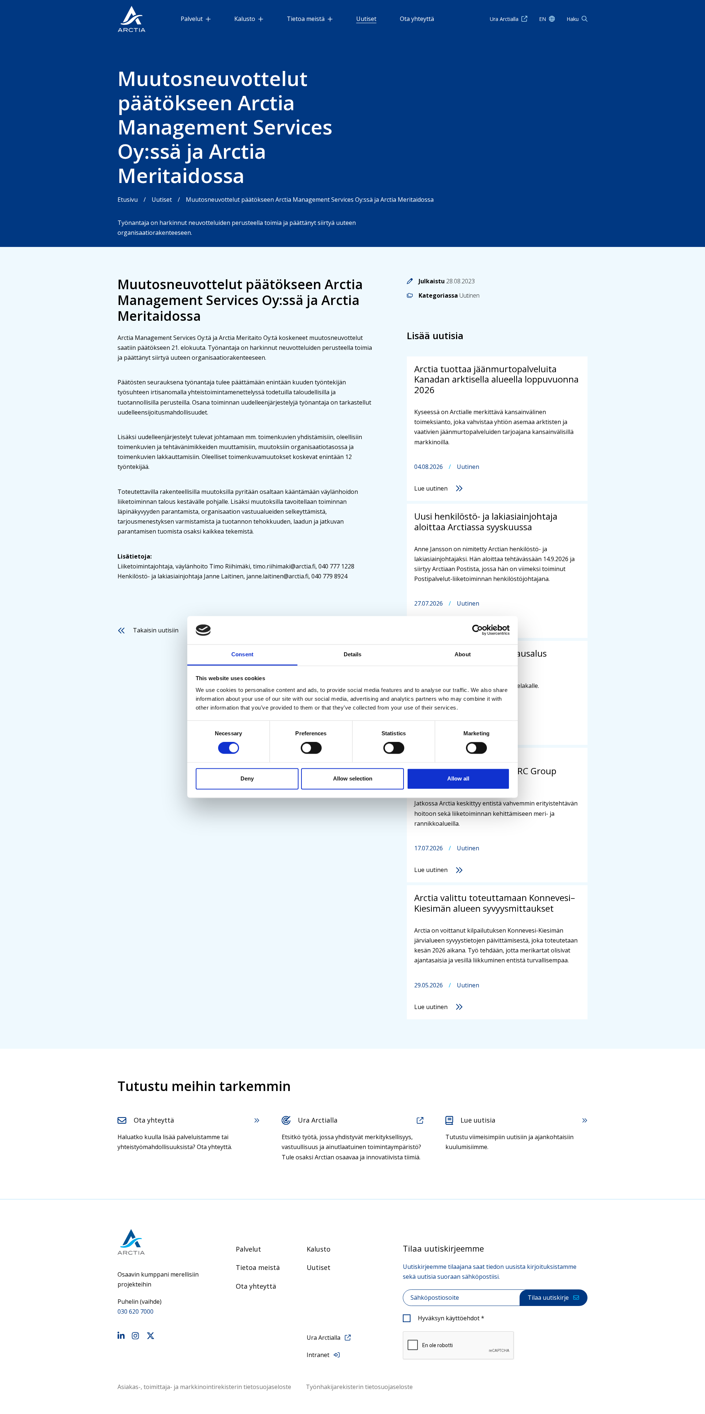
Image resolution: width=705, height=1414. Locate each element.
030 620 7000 (135, 1311)
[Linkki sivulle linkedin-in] (121, 1337)
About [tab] (463, 654)
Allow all (458, 778)
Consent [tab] (242, 654)
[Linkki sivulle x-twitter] (151, 1337)
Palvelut (192, 19)
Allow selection (352, 778)
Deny (247, 778)
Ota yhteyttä (417, 19)
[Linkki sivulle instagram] (135, 1337)
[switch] (311, 748)
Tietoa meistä (306, 19)
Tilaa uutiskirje (548, 1297)
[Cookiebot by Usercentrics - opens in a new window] (477, 630)
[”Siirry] (131, 19)
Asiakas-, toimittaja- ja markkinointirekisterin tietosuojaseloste (204, 1387)
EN (542, 18)
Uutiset (366, 19)
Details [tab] (353, 654)
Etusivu (128, 199)
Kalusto (244, 19)
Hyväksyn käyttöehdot (451, 1318)
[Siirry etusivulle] (158, 1242)
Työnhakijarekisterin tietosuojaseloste (359, 1387)
